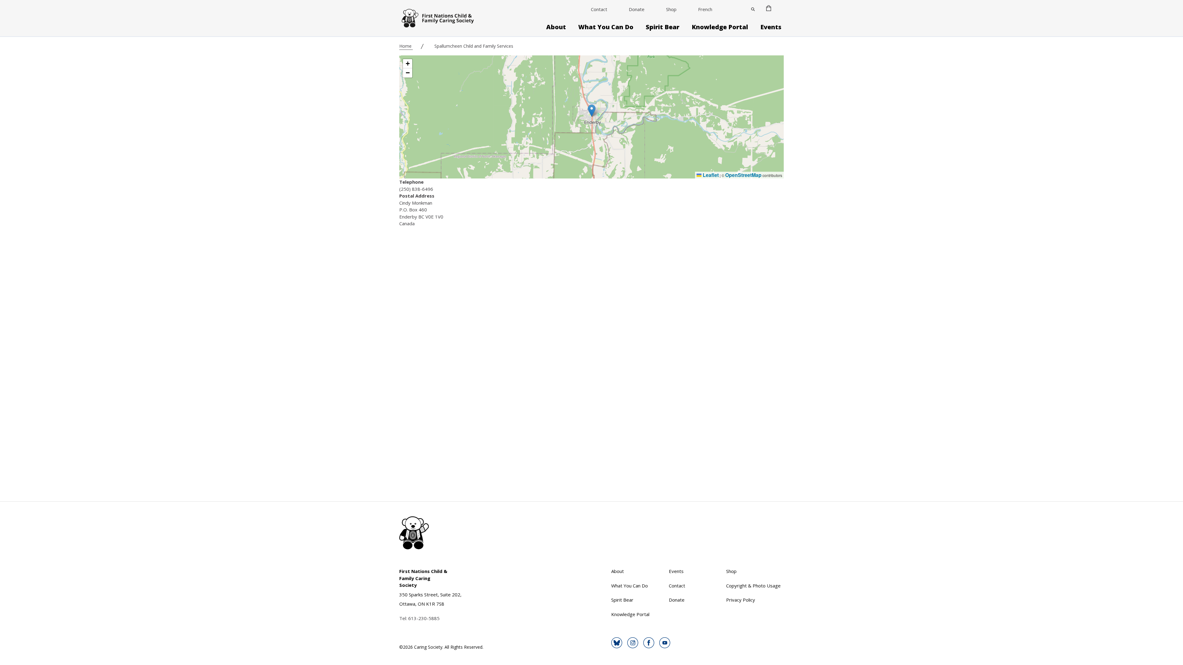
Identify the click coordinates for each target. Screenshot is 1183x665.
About (556, 27)
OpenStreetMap (743, 174)
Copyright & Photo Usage (753, 586)
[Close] (753, 9)
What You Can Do (605, 27)
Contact (599, 9)
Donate (636, 9)
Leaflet (710, 174)
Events (770, 27)
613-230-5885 (424, 618)
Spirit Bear (662, 27)
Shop (671, 9)
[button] (592, 110)
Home (406, 46)
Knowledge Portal (720, 27)
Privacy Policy (740, 600)
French (705, 9)
